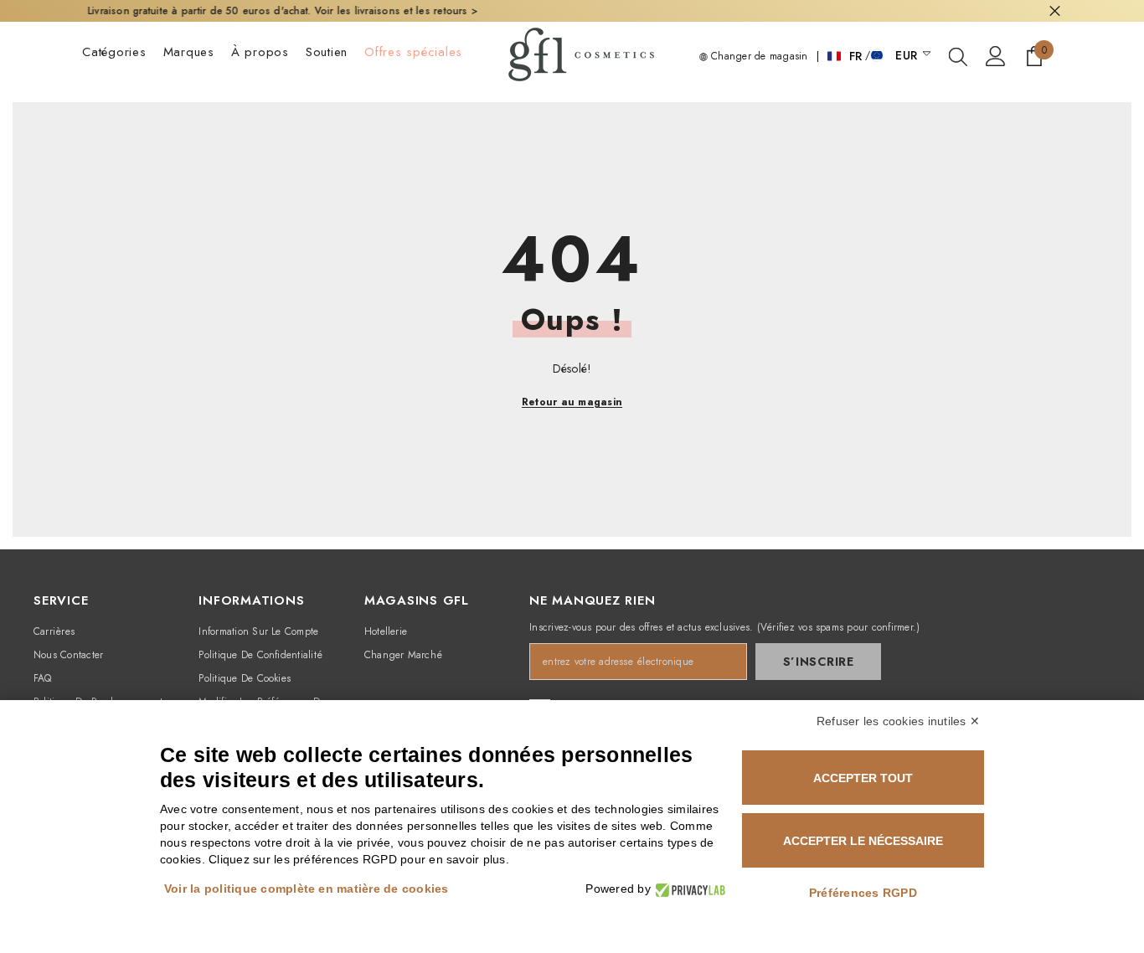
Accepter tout (863, 778)
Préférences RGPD (863, 892)
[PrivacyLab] (688, 888)
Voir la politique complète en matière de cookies (306, 888)
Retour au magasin (572, 402)
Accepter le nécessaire (863, 840)
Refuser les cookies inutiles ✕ (898, 721)
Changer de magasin (758, 56)
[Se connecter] (996, 56)
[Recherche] (958, 56)
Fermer (1055, 11)
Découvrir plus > (744, 10)
